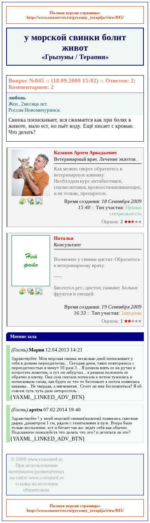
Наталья (63, 238)
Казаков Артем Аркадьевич (85, 152)
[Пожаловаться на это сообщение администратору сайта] (39, 201)
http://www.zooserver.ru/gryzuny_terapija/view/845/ (75, 17)
